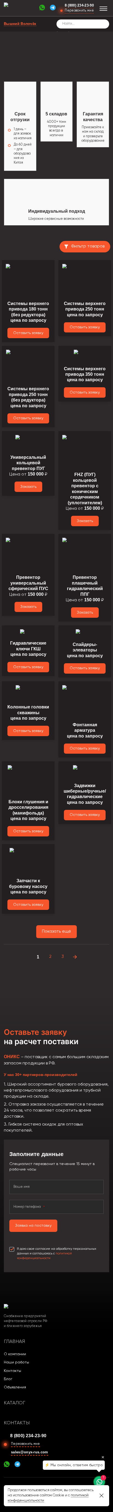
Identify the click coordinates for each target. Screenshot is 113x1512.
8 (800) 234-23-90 (79, 5)
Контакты (12, 1371)
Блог (8, 1379)
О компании (15, 1354)
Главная (14, 1341)
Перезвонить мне (79, 10)
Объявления (15, 1387)
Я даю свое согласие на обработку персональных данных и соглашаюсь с (56, 1253)
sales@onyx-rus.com (29, 1452)
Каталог (14, 1402)
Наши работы (16, 1362)
